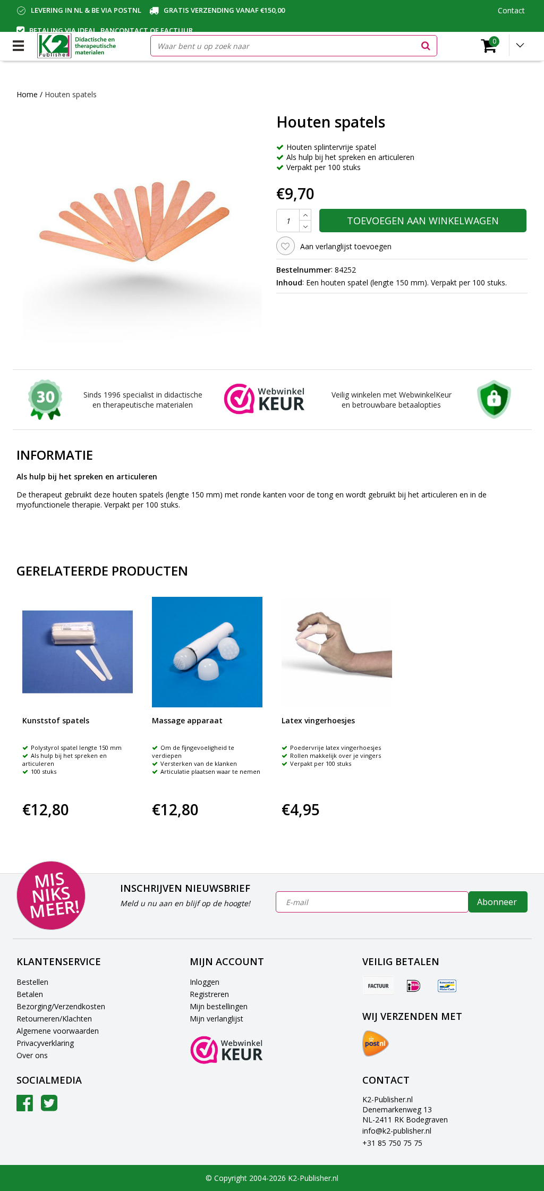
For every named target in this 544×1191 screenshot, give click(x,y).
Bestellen (32, 982)
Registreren (209, 994)
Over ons (32, 1055)
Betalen (29, 994)
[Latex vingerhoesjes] (337, 652)
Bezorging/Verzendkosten (60, 1006)
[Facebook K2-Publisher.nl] (24, 1107)
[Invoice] (378, 985)
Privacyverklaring (45, 1043)
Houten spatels (71, 94)
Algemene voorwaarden (57, 1031)
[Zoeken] (426, 45)
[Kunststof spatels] (77, 652)
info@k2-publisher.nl (396, 1131)
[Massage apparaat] (207, 652)
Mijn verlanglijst (216, 1018)
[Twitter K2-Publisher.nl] (49, 1107)
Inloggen (204, 982)
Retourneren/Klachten (54, 1018)
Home (27, 94)
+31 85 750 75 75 (392, 1143)
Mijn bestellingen (219, 1006)
